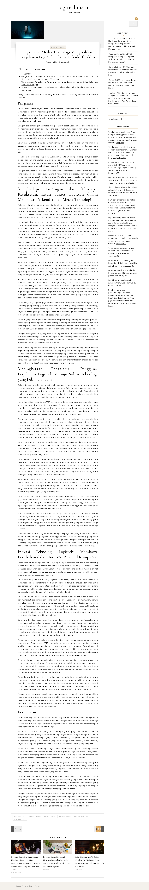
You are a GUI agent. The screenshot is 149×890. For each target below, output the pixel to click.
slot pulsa (120, 143)
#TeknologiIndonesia (81, 816)
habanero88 (129, 205)
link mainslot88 (127, 183)
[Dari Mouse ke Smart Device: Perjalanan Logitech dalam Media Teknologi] (99, 829)
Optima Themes (34, 886)
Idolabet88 (121, 158)
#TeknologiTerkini (19, 819)
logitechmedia (74, 7)
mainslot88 (123, 223)
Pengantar (26, 74)
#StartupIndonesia (65, 816)
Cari (133, 24)
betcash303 (114, 195)
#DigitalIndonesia (19, 816)
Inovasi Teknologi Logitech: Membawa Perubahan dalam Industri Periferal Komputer (58, 87)
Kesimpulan (26, 90)
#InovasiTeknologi (50, 816)
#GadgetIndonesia (35, 816)
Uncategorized (58, 47)
